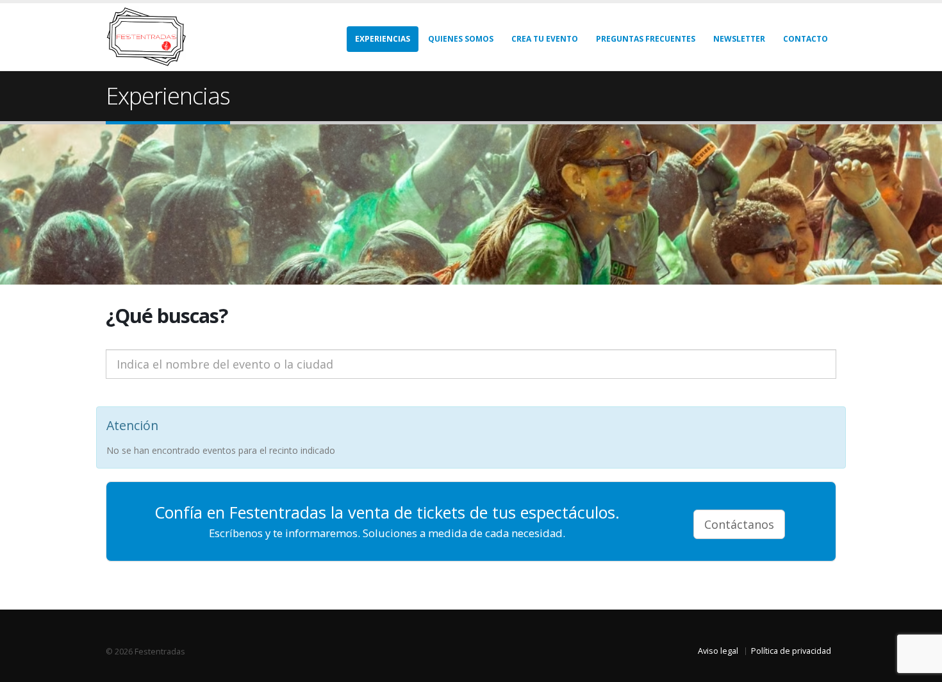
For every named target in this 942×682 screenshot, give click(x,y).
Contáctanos (739, 524)
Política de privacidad (791, 650)
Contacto (805, 38)
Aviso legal (718, 650)
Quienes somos (460, 38)
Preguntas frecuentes (645, 38)
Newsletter (739, 38)
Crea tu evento (544, 38)
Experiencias (382, 38)
